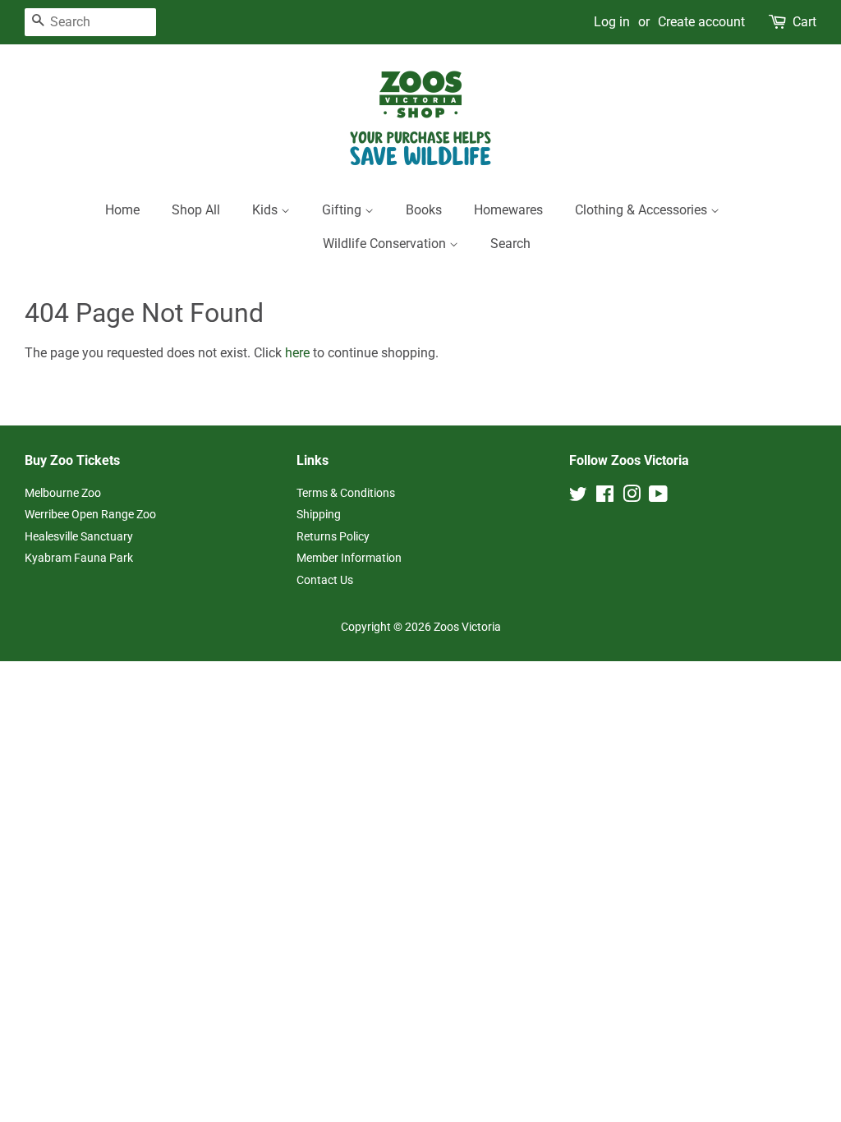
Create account (701, 22)
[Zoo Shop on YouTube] (658, 497)
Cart (804, 22)
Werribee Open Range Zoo (90, 514)
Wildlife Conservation (386, 243)
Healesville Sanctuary (79, 536)
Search (510, 243)
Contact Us (324, 579)
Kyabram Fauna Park (79, 557)
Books (424, 210)
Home (122, 210)
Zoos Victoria (467, 626)
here (297, 353)
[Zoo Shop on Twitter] (578, 497)
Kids (266, 210)
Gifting (343, 210)
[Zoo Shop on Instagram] (632, 497)
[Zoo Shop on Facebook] (604, 497)
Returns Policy (333, 536)
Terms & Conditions (345, 492)
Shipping (318, 514)
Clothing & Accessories (642, 210)
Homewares (508, 210)
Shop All (196, 210)
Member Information (349, 557)
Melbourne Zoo (63, 492)
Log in (612, 22)
